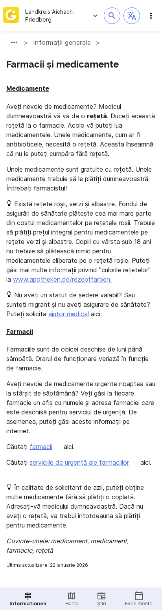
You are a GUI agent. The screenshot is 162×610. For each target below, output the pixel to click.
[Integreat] (11, 15)
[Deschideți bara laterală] (151, 16)
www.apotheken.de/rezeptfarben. (62, 279)
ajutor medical (68, 314)
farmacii (40, 447)
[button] (131, 15)
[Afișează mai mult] (14, 42)
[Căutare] (112, 15)
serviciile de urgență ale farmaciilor (79, 462)
